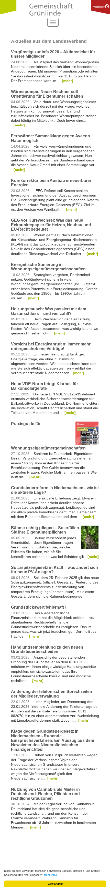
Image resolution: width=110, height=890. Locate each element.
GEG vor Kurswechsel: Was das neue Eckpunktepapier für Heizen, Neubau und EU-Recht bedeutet (51, 224)
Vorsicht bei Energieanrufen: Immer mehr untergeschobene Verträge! (51, 346)
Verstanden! (55, 884)
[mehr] (67, 81)
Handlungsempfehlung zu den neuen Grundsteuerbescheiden (47, 649)
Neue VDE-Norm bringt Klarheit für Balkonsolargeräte (44, 386)
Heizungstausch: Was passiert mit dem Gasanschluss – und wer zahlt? (48, 311)
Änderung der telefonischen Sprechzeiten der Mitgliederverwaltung (51, 693)
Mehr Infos (50, 875)
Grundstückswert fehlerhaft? (39, 607)
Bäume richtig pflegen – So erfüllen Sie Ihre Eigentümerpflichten (45, 530)
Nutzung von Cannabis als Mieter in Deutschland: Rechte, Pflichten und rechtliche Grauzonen (45, 794)
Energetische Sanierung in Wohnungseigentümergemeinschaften (48, 266)
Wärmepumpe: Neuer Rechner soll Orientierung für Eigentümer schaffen (47, 93)
